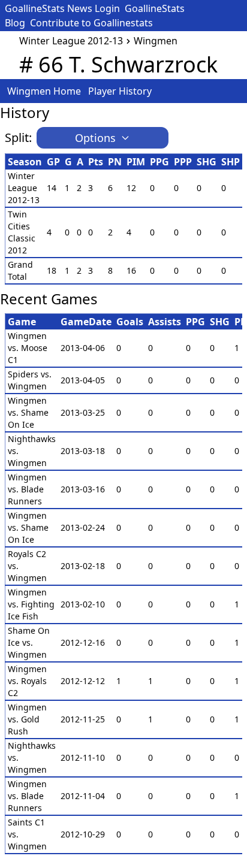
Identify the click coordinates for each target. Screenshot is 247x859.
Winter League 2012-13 (71, 40)
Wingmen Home (44, 91)
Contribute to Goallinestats (91, 22)
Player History (120, 91)
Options (95, 138)
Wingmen (155, 40)
